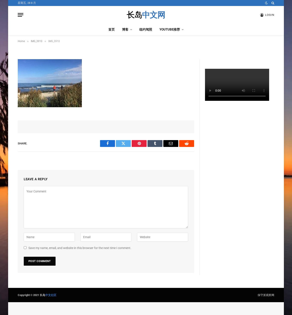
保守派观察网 (266, 295)
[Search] (272, 3)
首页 (111, 29)
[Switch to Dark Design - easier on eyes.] (266, 2)
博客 (125, 29)
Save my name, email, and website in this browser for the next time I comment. (79, 248)
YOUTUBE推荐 (169, 29)
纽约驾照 (145, 29)
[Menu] (20, 15)
